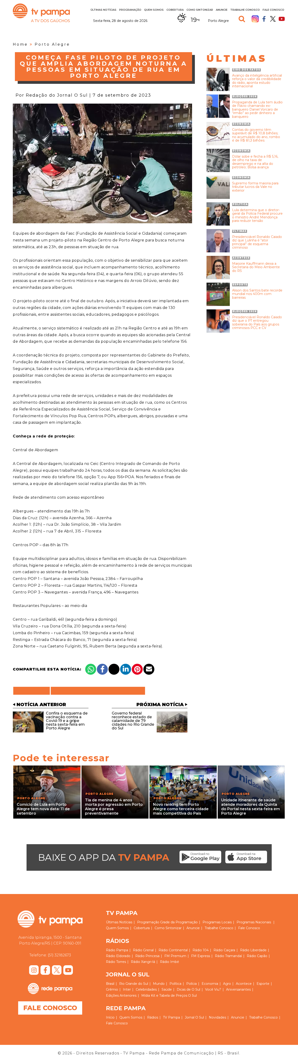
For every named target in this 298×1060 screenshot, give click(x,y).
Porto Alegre (52, 44)
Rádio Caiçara (224, 950)
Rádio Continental (173, 950)
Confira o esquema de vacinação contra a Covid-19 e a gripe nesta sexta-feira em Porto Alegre (67, 720)
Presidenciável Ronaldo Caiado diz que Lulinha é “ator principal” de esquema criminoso (257, 242)
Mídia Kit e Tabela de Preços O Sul (169, 995)
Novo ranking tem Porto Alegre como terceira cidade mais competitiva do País (181, 809)
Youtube (281, 18)
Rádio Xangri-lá (143, 962)
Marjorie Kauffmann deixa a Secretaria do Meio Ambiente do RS (256, 267)
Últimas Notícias (103, 9)
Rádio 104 (201, 950)
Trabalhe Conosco (245, 9)
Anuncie (221, 9)
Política (175, 984)
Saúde (167, 989)
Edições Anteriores (121, 995)
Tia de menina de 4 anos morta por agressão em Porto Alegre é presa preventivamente (114, 807)
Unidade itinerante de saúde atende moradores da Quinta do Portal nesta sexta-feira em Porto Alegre (250, 807)
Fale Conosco (273, 9)
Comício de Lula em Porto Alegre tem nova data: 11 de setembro (43, 809)
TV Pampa (41, 12)
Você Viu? (213, 989)
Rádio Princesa (147, 956)
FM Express (200, 956)
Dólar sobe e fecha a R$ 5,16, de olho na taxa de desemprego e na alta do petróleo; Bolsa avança (255, 162)
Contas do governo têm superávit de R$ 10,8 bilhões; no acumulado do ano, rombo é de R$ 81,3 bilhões (256, 135)
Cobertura (175, 9)
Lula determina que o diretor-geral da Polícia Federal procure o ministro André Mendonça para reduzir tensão (257, 215)
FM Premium (175, 956)
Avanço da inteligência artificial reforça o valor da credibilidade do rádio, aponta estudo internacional (257, 81)
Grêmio (112, 989)
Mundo (159, 984)
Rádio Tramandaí (228, 956)
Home (20, 44)
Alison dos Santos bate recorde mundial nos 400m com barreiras (257, 294)
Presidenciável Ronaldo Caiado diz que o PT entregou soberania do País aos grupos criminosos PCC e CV (257, 322)
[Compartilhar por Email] (148, 669)
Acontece (244, 984)
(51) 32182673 (59, 955)
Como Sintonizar (199, 9)
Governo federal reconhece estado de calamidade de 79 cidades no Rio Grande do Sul (133, 720)
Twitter (272, 18)
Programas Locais (217, 922)
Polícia (191, 984)
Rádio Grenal (143, 950)
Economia (210, 984)
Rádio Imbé (169, 962)
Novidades (217, 1017)
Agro (227, 984)
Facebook (264, 18)
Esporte (263, 984)
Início (110, 1017)
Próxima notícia (160, 704)
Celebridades (146, 989)
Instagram (255, 18)
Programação (148, 922)
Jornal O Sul (194, 1017)
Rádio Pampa (117, 950)
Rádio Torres (116, 962)
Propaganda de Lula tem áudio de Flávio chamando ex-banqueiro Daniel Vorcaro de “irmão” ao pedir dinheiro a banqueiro (257, 110)
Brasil (110, 984)
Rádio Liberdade (253, 950)
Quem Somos (154, 9)
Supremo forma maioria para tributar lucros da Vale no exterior (255, 187)
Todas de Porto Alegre (98, 690)
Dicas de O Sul (188, 989)
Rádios (152, 1017)
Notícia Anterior (41, 704)
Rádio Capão (257, 956)
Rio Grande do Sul (133, 984)
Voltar (32, 690)
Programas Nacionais (254, 922)
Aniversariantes (238, 989)
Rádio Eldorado (118, 956)
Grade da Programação (179, 922)
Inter (127, 989)
